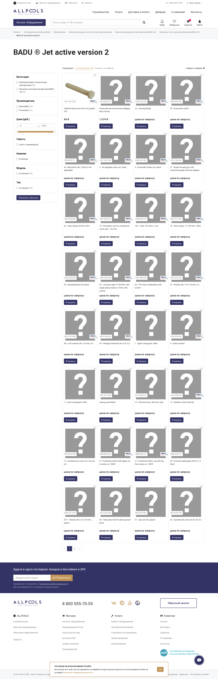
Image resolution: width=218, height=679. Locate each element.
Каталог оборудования (73, 621)
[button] (162, 22)
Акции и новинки (70, 644)
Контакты (165, 644)
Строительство (20, 621)
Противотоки (59, 32)
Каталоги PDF (69, 638)
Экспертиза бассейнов (122, 627)
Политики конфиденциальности (78, 672)
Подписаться (63, 577)
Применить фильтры (28, 197)
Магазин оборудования (24, 627)
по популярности (83, 68)
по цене (98, 68)
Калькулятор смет (71, 632)
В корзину (70, 126)
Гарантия (164, 632)
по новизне (108, 68)
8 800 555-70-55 (77, 603)
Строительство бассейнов (124, 632)
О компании (166, 638)
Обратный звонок (178, 603)
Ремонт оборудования (122, 621)
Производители (69, 649)
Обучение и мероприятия (25, 632)
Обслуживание (118, 644)
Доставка (165, 627)
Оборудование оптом (72, 627)
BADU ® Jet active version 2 (28, 35)
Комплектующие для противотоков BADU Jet (135, 32)
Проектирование (119, 638)
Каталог (29, 22)
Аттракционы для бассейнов (37, 32)
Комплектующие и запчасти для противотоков (90, 32)
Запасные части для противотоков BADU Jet (179, 32)
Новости (17, 639)
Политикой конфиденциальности (53, 584)
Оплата (163, 621)
